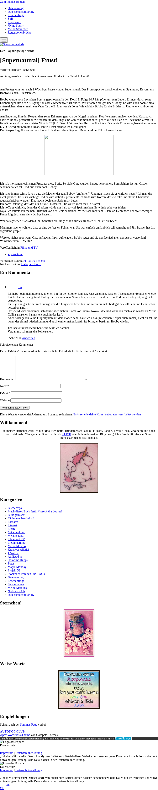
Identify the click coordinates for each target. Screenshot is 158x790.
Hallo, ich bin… (31, 264)
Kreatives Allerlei (18, 549)
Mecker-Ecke (16, 535)
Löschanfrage (16, 15)
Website (5, 400)
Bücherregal (15, 508)
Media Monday (17, 546)
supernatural (15, 254)
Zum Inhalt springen (12, 1)
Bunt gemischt (16, 515)
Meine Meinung (17, 587)
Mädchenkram (16, 532)
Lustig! (12, 528)
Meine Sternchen (18, 29)
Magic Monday (17, 567)
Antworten (28, 338)
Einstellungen (123, 738)
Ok (8, 784)
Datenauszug (16, 8)
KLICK (66, 434)
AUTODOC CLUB (12, 731)
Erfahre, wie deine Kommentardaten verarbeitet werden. (107, 414)
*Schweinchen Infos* (21, 518)
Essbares (13, 521)
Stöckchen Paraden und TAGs (26, 574)
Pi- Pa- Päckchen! (34, 260)
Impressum (14, 22)
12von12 (13, 553)
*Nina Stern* (16, 25)
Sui (20, 287)
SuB (10, 18)
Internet (12, 525)
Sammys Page (28, 724)
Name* (4, 386)
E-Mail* (5, 393)
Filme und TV (29, 247)
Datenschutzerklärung (21, 11)
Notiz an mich (16, 591)
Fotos (11, 563)
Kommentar (7, 379)
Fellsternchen (16, 584)
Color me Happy (18, 560)
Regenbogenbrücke (19, 32)
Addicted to (15, 556)
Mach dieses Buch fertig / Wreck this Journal (35, 511)
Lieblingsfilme (16, 542)
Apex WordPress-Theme (15, 735)
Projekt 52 (14, 570)
